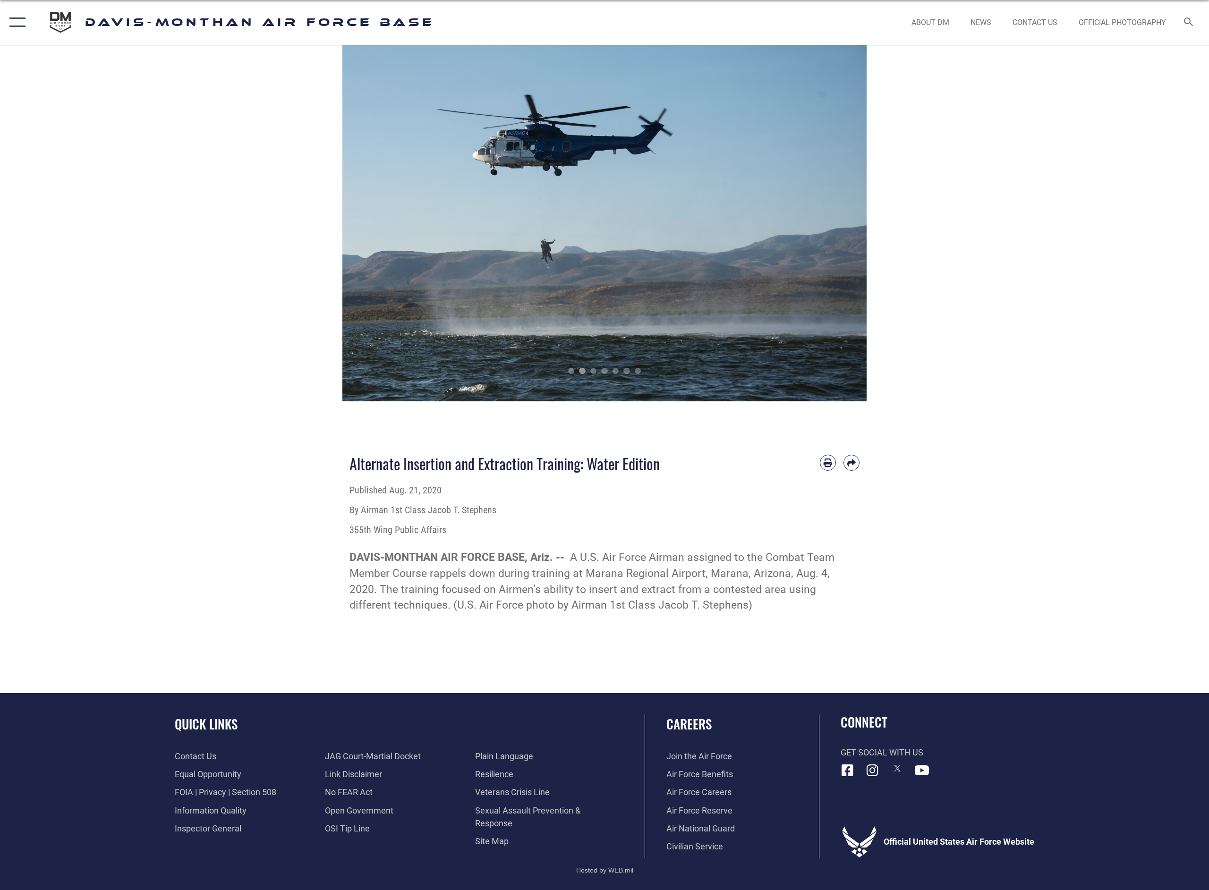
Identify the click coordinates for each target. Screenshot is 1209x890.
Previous (368, 223)
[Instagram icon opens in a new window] (872, 770)
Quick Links (206, 723)
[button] (15, 22)
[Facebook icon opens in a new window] (848, 770)
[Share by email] (851, 463)
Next (840, 223)
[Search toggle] (1189, 22)
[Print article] (828, 463)
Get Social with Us (882, 752)
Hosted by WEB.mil (604, 870)
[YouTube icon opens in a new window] (922, 770)
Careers (689, 723)
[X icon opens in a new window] (897, 768)
